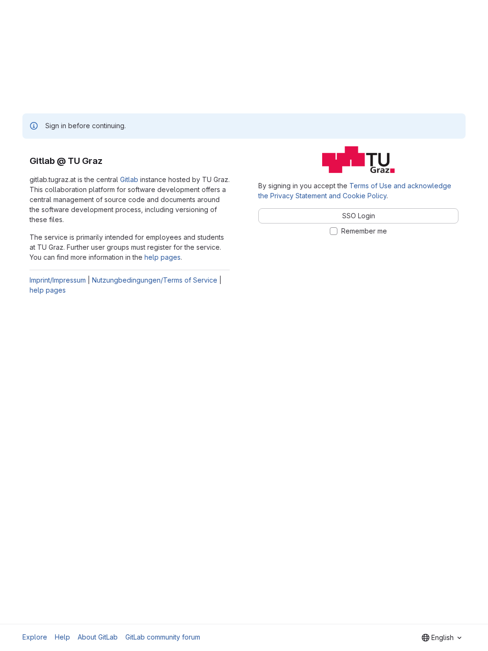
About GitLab (98, 637)
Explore (34, 637)
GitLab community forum (162, 637)
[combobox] (441, 637)
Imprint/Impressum (58, 280)
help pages (162, 257)
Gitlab (129, 179)
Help (62, 637)
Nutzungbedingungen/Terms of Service (154, 280)
